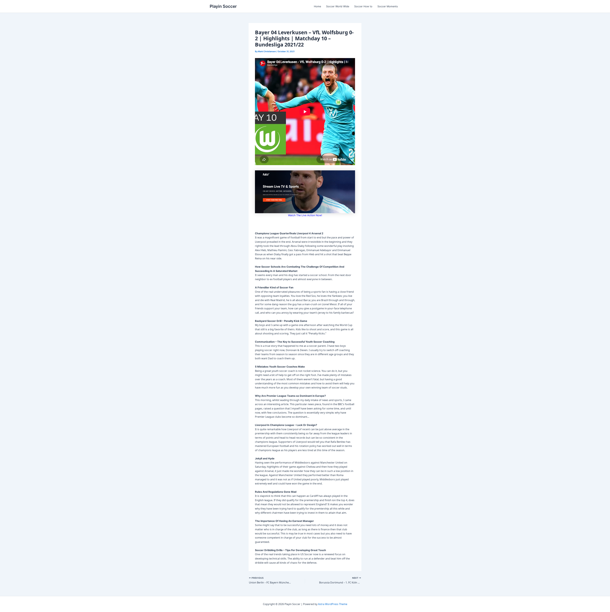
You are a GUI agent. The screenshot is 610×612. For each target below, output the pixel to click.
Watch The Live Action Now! (305, 215)
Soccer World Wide (337, 6)
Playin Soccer (223, 6)
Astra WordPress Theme (332, 604)
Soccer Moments (387, 6)
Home (317, 6)
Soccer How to (363, 6)
